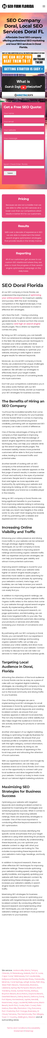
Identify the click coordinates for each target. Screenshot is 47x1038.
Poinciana (36, 1008)
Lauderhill (23, 1002)
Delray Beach (24, 996)
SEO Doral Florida (22, 285)
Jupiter (27, 999)
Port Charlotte (8, 1011)
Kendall (34, 999)
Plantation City (24, 1008)
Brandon (34, 985)
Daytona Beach (35, 993)
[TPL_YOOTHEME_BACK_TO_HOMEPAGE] (18, 6)
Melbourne (33, 1002)
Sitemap (29, 1031)
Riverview (32, 1011)
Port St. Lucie (37, 973)
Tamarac (12, 1014)
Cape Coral (7, 976)
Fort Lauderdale (32, 976)
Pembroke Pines (26, 979)
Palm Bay (40, 982)
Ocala (21, 1005)
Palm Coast (30, 1005)
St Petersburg (16, 973)
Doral (41, 996)
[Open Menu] (44, 6)
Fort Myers (6, 999)
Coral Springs (16, 982)
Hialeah (27, 973)
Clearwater (24, 985)
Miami (27, 970)
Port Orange (21, 1011)
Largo (15, 1002)
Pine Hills (13, 1008)
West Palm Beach (10, 985)
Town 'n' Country (9, 1017)
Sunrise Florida (23, 990)
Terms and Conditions (17, 1028)
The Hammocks (24, 1014)
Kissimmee (7, 1002)
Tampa (34, 970)
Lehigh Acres (29, 982)
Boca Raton (22, 993)
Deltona (34, 996)
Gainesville (39, 979)
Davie (13, 990)
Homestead (17, 999)
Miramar (5, 982)
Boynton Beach (9, 993)
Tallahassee (19, 976)
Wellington (22, 1017)
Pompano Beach (28, 987)
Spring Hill (15, 987)
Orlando (5, 973)
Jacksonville (18, 970)
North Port (13, 1005)
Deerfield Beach (9, 996)
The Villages (38, 1014)
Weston (31, 1017)
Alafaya (34, 990)
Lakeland (6, 987)
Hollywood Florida (10, 979)
